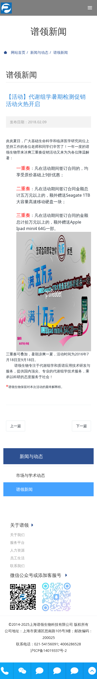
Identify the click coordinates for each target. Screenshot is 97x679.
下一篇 (81, 425)
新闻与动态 (39, 52)
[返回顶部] (92, 670)
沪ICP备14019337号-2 (48, 650)
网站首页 (17, 52)
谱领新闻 (60, 52)
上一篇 (15, 425)
